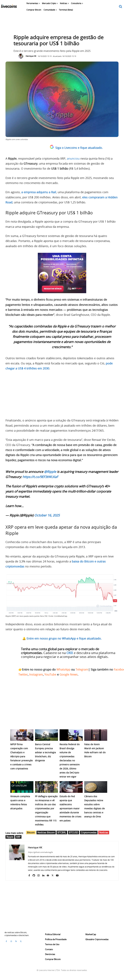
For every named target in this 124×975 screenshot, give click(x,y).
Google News (69, 674)
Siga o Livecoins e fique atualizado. (79, 148)
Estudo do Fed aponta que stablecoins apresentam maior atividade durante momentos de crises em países (70, 808)
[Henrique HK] (21, 56)
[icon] (120, 6)
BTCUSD (73, 832)
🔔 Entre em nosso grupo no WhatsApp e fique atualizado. (62, 638)
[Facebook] (29, 875)
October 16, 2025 (47, 515)
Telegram (82, 669)
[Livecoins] (9, 7)
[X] (52, 875)
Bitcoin (31, 832)
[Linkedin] (43, 875)
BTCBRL (61, 832)
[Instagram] (38, 875)
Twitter (23, 674)
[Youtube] (57, 875)
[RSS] (16, 941)
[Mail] (48, 875)
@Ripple (50, 471)
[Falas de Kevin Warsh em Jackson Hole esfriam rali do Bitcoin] (95, 735)
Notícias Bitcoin (46, 832)
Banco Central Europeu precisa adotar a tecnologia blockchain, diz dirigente (45, 752)
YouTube (50, 674)
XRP (18, 836)
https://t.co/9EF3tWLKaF (40, 477)
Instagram (36, 674)
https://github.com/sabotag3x (40, 852)
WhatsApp (63, 669)
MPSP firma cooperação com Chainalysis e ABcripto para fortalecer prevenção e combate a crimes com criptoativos (21, 756)
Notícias (103, 832)
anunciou (73, 158)
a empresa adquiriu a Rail (38, 192)
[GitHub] (34, 875)
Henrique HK (31, 56)
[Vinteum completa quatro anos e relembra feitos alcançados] (21, 787)
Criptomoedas (89, 832)
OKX (70, 653)
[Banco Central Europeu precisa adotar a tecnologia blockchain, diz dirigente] (46, 735)
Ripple (9, 836)
